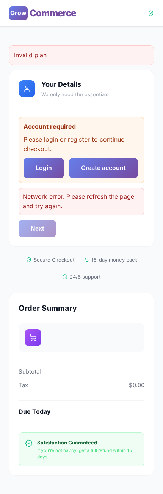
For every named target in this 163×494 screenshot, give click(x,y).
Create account (103, 167)
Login (44, 167)
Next (37, 228)
